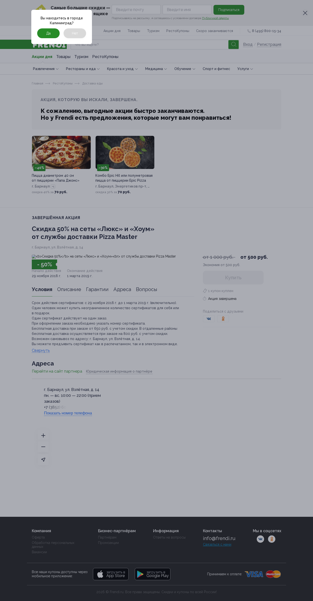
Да (48, 33)
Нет (75, 33)
